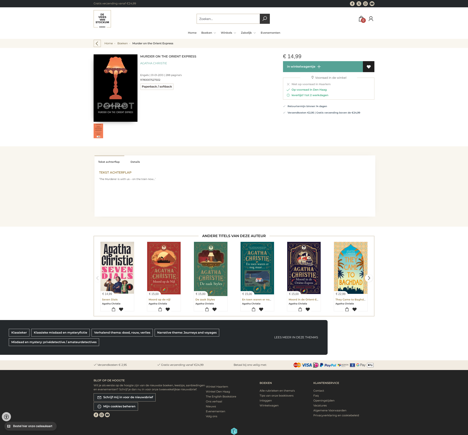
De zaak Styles (205, 299)
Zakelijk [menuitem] (247, 32)
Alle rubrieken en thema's (277, 390)
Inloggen (266, 400)
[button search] (265, 19)
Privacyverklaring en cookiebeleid (336, 415)
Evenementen (270, 32)
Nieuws (211, 406)
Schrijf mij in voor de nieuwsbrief (128, 397)
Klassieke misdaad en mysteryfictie (60, 332)
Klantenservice (326, 383)
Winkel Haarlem (217, 386)
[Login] (370, 18)
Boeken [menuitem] (207, 32)
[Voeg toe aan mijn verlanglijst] (368, 66)
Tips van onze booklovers (276, 395)
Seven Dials (110, 299)
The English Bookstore (221, 396)
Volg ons (211, 416)
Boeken (122, 43)
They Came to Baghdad (351, 299)
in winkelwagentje (301, 66)
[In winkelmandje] (113, 309)
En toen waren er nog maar (260, 299)
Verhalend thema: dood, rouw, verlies (122, 332)
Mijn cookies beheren (119, 406)
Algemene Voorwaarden (329, 410)
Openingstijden (324, 400)
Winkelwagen (269, 405)
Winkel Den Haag (218, 391)
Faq (316, 395)
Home (192, 32)
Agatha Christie (153, 63)
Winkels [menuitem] (227, 32)
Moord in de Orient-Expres (306, 299)
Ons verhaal (214, 401)
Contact (318, 390)
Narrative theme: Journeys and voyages (187, 332)
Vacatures (320, 405)
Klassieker (19, 332)
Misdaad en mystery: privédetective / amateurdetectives (54, 342)
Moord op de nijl (159, 299)
